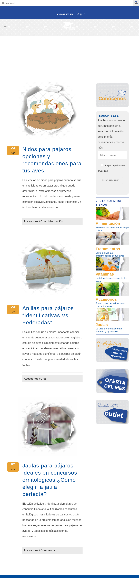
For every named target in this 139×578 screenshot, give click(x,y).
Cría (43, 221)
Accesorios (31, 221)
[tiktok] (83, 14)
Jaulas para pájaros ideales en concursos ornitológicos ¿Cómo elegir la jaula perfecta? (49, 480)
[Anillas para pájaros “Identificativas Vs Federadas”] (48, 269)
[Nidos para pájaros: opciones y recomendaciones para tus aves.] (48, 110)
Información (55, 221)
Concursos (48, 550)
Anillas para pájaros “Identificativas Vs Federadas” (48, 315)
